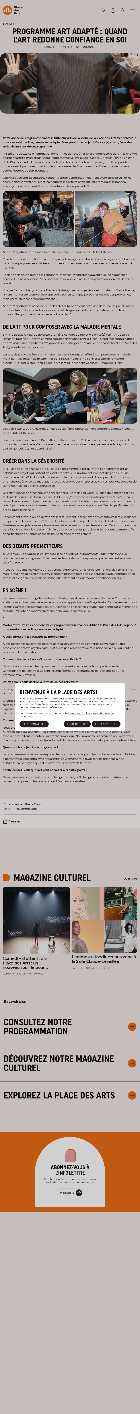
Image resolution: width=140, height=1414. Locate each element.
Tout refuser (77, 724)
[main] (70, 707)
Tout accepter (106, 724)
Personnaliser (34, 724)
